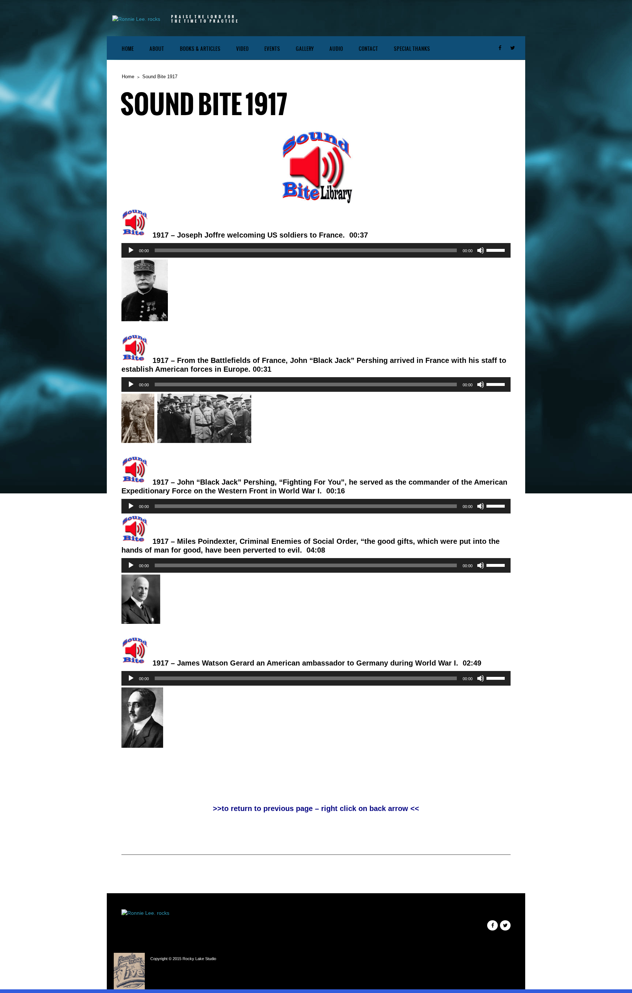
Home (128, 48)
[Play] (131, 250)
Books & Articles (200, 48)
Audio (336, 48)
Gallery (305, 48)
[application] (316, 250)
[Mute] (480, 250)
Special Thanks (412, 48)
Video (242, 48)
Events (272, 48)
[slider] (496, 249)
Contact (368, 48)
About (157, 48)
